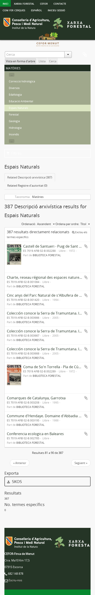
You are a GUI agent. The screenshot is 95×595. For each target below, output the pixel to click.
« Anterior (19, 463)
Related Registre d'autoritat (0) (27, 186)
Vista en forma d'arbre (20, 61)
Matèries (38, 197)
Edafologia (15, 95)
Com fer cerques (14, 10)
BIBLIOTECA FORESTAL (47, 255)
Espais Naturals (18, 108)
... (12, 75)
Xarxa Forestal (24, 3)
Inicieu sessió (56, 10)
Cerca (52, 61)
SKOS (16, 481)
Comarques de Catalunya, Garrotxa (36, 398)
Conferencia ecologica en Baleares (35, 433)
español (36, 10)
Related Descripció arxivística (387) (29, 177)
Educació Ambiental (21, 101)
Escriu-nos (15, 580)
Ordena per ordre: (67, 224)
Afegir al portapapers (86, 246)
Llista (42, 61)
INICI (5, 3)
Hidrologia (15, 128)
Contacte (59, 3)
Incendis (14, 134)
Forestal (14, 114)
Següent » (80, 463)
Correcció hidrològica (22, 81)
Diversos (14, 88)
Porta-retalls (84, 54)
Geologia (14, 121)
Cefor (44, 3)
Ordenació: (28, 224)
